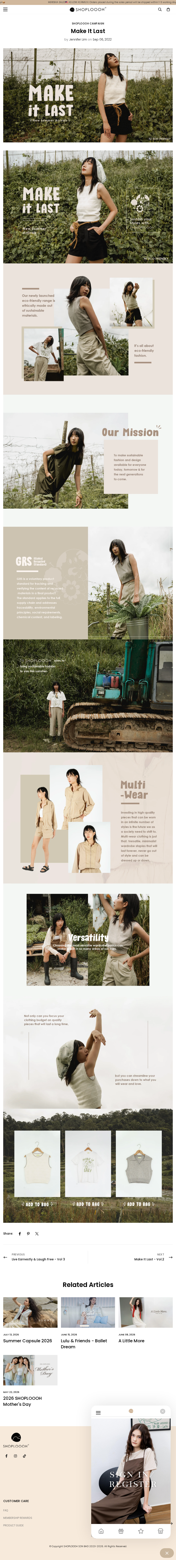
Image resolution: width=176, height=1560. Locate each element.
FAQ (5, 1510)
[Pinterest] (28, 1233)
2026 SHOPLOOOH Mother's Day (22, 1401)
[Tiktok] (24, 1456)
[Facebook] (19, 1233)
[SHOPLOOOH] (88, 9)
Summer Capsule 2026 (27, 1341)
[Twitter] (36, 1233)
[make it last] (88, 338)
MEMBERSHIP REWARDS (17, 1518)
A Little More (131, 1341)
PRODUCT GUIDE (13, 1525)
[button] (168, 9)
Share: (8, 1233)
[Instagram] (15, 1456)
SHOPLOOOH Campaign (88, 23)
